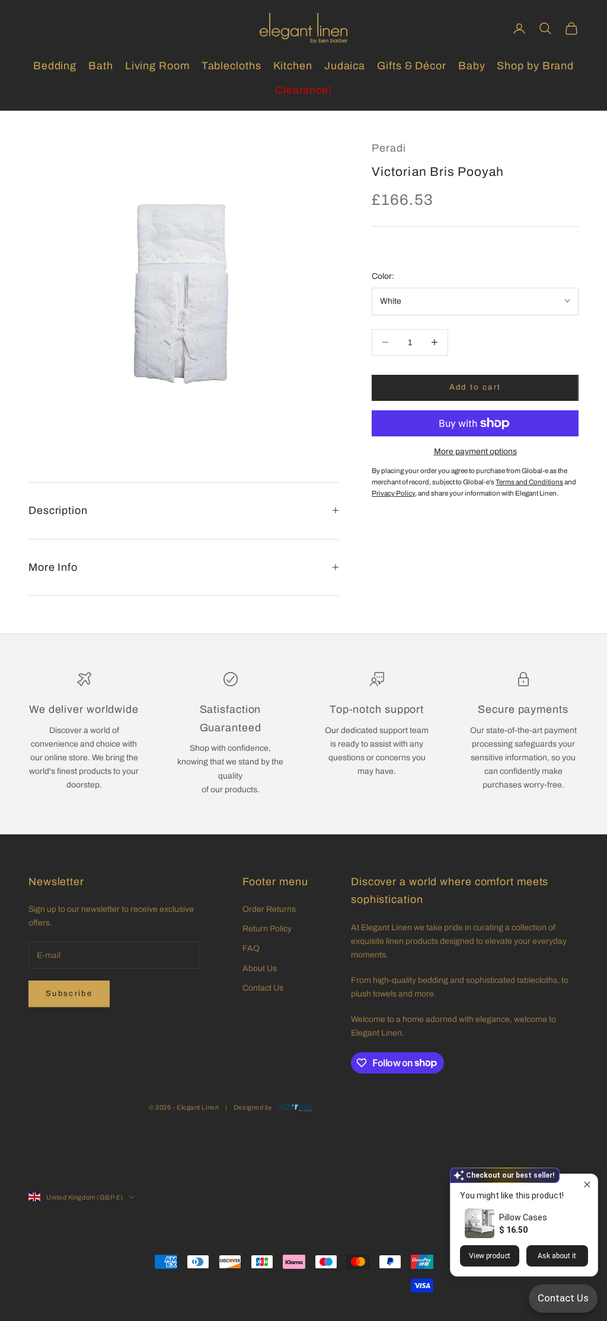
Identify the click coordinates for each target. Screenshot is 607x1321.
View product (489, 1256)
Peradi (388, 148)
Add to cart (475, 387)
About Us (259, 968)
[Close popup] (587, 1184)
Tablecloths (231, 66)
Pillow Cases (523, 1217)
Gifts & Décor (411, 66)
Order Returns (269, 909)
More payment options (475, 451)
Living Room (157, 66)
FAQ (251, 948)
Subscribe (69, 993)
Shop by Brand (535, 66)
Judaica (344, 66)
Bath (100, 66)
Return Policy (267, 928)
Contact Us (262, 987)
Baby (471, 66)
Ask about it (557, 1256)
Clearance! (303, 90)
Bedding (54, 66)
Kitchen (292, 66)
